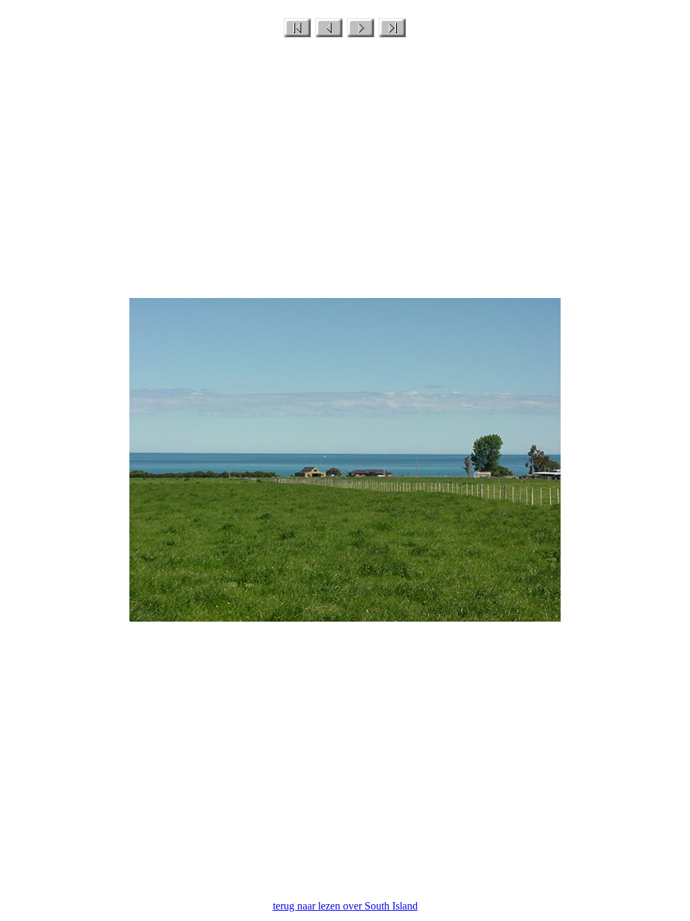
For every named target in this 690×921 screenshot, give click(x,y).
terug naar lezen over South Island (345, 906)
